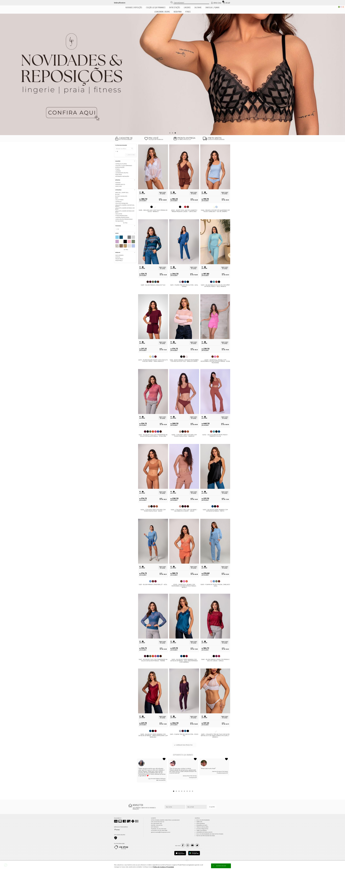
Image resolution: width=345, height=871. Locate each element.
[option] (172, 74)
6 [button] (187, 791)
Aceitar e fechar (221, 866)
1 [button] (170, 133)
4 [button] (182, 791)
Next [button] (229, 773)
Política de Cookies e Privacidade (163, 867)
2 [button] (172, 133)
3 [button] (175, 133)
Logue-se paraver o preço (162, 193)
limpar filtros (131, 154)
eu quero (212, 806)
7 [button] (190, 791)
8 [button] (192, 791)
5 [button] (184, 791)
